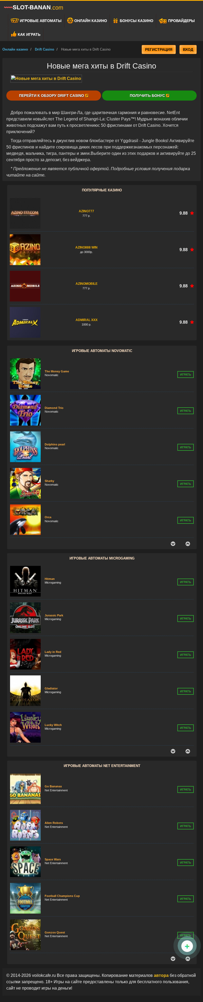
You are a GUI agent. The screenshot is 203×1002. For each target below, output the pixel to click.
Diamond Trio (54, 371)
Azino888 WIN (86, 247)
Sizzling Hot (53, 517)
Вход (188, 49)
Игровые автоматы (40, 21)
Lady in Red (53, 616)
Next (187, 544)
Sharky (49, 444)
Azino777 (86, 211)
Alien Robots (54, 793)
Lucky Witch (53, 689)
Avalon (49, 726)
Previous (173, 544)
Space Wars (53, 830)
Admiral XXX (87, 320)
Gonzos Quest (55, 903)
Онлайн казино (90, 21)
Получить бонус (148, 95)
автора (162, 975)
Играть (185, 374)
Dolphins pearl (55, 408)
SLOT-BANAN (38, 7)
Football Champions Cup (62, 866)
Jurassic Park (54, 580)
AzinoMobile (87, 284)
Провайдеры (181, 21)
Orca (48, 480)
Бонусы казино (136, 21)
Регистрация (158, 49)
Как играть (28, 34)
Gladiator (51, 653)
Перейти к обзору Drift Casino (52, 95)
